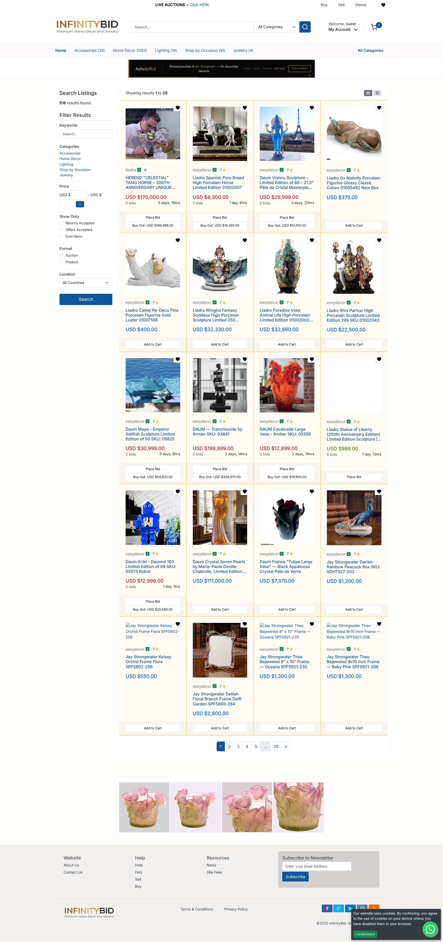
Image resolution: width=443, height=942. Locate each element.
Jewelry (243, 50)
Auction (71, 256)
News (211, 865)
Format (65, 248)
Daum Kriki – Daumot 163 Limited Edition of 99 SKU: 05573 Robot (151, 566)
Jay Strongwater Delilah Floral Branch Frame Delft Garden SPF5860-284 (217, 698)
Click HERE (199, 4)
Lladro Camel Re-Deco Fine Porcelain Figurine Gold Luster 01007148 (152, 315)
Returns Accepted (79, 223)
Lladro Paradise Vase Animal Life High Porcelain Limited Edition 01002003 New (285, 318)
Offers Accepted (78, 230)
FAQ (138, 872)
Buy (324, 4)
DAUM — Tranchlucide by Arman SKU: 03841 (218, 432)
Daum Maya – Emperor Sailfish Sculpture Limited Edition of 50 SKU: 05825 (150, 434)
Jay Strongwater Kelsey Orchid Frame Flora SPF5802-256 (149, 661)
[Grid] (368, 93)
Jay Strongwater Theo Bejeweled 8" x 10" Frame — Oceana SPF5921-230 (284, 661)
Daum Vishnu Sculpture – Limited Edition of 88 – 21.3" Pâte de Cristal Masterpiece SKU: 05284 (287, 185)
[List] (377, 93)
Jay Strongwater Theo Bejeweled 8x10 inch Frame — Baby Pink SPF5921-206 (353, 661)
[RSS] (374, 908)
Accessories (90, 50)
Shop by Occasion (205, 50)
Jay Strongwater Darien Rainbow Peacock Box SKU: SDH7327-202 (353, 566)
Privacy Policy (236, 909)
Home (60, 50)
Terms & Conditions (196, 909)
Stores (361, 4)
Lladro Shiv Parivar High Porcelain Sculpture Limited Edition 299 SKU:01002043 (353, 315)
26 (276, 746)
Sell (341, 4)
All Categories (371, 50)
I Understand (365, 934)
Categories (69, 146)
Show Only (69, 216)
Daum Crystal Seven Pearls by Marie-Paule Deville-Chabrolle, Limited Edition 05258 (219, 569)
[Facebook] (327, 908)
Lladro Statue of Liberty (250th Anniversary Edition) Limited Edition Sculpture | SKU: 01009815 (353, 437)
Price (64, 186)
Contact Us (73, 872)
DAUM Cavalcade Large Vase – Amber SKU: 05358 (285, 432)
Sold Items (73, 237)
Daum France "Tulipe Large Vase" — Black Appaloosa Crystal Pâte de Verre (286, 566)
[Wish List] (383, 5)
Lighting (166, 50)
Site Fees (214, 872)
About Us (71, 865)
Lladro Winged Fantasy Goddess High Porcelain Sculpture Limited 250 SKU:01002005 (216, 318)
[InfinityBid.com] (87, 26)
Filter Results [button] (75, 115)
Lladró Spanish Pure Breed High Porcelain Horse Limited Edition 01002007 (218, 182)
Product (71, 262)
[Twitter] (338, 908)
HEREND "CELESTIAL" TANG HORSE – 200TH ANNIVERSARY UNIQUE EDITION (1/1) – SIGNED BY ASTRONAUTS (151, 187)
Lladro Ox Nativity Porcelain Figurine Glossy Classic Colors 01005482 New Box (353, 182)
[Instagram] (362, 908)
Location (67, 274)
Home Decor (130, 50)
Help (139, 865)
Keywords (68, 125)
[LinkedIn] (350, 908)
